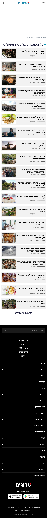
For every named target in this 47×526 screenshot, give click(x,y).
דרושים (23, 344)
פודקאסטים (23, 352)
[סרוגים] (23, 485)
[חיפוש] (3, 3)
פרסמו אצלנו (36, 507)
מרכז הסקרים (23, 340)
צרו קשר (27, 507)
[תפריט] (43, 3)
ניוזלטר (23, 356)
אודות (17, 510)
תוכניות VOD (23, 348)
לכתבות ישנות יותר (23, 312)
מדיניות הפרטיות (26, 510)
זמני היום (19, 507)
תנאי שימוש (10, 507)
